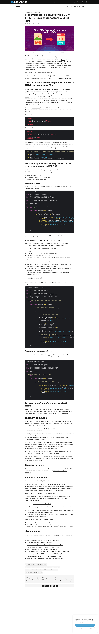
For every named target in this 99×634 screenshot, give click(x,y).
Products (42, 2)
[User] (83, 2)
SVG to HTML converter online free (34, 572)
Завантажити (30, 179)
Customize (80, 628)
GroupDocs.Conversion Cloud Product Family (36, 564)
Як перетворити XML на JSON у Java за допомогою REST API (45, 558)
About (66, 2)
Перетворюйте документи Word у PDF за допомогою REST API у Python (48, 551)
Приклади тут (55, 448)
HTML (63, 59)
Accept (85, 625)
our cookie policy (88, 622)
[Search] (86, 2)
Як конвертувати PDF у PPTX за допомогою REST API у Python (45, 554)
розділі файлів (63, 235)
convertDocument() (47, 277)
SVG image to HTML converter (50, 569)
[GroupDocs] (19, 2)
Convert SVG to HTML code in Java (51, 567)
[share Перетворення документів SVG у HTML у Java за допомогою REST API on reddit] (48, 586)
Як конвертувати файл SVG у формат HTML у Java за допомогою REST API (49, 78)
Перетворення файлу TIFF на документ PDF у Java (42, 542)
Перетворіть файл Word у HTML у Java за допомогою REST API (45, 556)
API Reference (51, 442)
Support (54, 2)
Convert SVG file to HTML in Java (33, 567)
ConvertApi (52, 251)
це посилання (43, 523)
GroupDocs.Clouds (35, 12)
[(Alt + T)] (21, 6)
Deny (90, 628)
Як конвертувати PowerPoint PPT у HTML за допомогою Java (45, 544)
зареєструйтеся (33, 142)
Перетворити (30, 177)
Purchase (48, 2)
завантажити (36, 108)
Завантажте (30, 175)
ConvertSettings (53, 253)
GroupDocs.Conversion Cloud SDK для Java (37, 486)
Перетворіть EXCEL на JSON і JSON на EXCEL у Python (43, 547)
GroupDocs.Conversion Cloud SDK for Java (37, 89)
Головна (27, 12)
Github (50, 446)
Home (17, 6)
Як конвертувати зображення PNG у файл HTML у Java (43, 540)
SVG (26, 56)
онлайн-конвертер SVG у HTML (34, 411)
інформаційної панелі (56, 144)
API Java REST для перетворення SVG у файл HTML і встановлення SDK (48, 76)
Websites (60, 2)
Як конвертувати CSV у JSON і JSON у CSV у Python (42, 549)
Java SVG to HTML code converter (34, 569)
